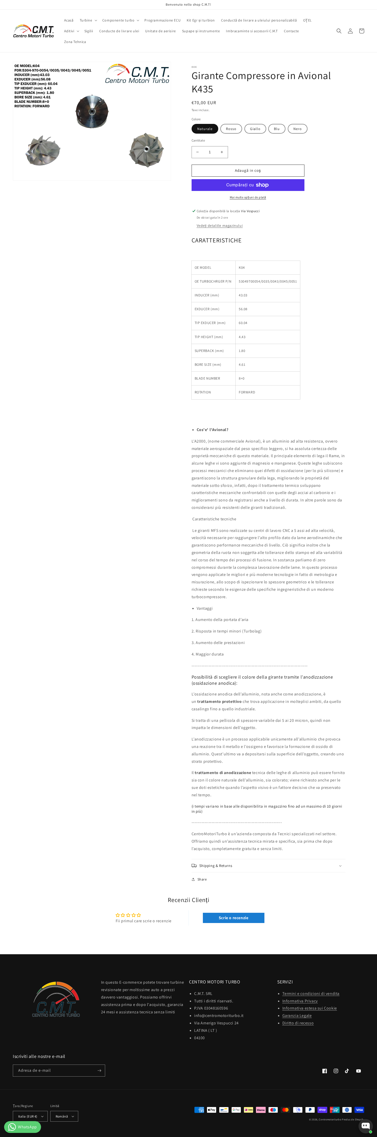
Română (62, 1116)
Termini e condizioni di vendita (311, 993)
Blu (277, 128)
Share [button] (202, 879)
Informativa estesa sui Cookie (309, 1008)
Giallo (255, 128)
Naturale (205, 128)
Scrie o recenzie (234, 917)
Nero (297, 128)
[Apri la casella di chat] (366, 1126)
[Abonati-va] (99, 1071)
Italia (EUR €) (27, 1116)
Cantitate (198, 140)
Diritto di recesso (298, 1023)
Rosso (231, 128)
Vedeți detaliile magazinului (220, 225)
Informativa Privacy (300, 1001)
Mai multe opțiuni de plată (248, 197)
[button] (88, 20)
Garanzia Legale (297, 1015)
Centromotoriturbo (330, 1119)
